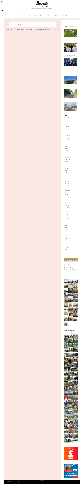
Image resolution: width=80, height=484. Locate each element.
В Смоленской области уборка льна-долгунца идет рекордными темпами (70, 27)
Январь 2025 (67, 159)
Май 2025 (66, 150)
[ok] (2, 6)
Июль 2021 (67, 251)
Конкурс (19, 15)
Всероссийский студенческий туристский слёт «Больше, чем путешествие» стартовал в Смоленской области (69, 56)
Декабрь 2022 (67, 214)
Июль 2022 (67, 225)
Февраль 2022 (67, 236)
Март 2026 (67, 128)
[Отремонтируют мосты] (70, 80)
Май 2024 (66, 177)
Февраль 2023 (67, 209)
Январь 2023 (67, 212)
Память (47, 15)
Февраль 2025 (67, 157)
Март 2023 (67, 207)
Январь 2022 (67, 238)
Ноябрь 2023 (67, 190)
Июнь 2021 (67, 253)
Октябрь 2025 (67, 139)
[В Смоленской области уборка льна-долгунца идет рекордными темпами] (70, 33)
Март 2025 (67, 155)
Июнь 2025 (67, 148)
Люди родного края (27, 15)
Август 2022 (67, 223)
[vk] (2, 10)
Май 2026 (66, 124)
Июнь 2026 (67, 122)
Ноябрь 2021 (67, 242)
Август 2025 (67, 144)
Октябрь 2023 (67, 192)
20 (70, 267)
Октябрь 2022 (67, 218)
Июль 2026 (67, 119)
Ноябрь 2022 (67, 216)
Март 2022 (67, 234)
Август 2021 (67, 249)
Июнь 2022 (67, 227)
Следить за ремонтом (68, 87)
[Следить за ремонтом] (70, 93)
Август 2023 (67, 196)
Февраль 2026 (67, 130)
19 (68, 267)
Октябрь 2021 (67, 245)
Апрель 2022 (67, 231)
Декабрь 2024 (67, 161)
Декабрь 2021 (67, 240)
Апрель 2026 (67, 126)
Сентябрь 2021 (67, 247)
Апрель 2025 (67, 152)
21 (72, 267)
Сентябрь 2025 (67, 141)
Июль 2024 (67, 172)
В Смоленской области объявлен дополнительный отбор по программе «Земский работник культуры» (70, 41)
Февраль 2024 (67, 183)
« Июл (65, 272)
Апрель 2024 (67, 179)
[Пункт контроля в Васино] (70, 106)
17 (64, 267)
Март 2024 (67, 181)
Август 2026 (67, 117)
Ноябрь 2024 (67, 163)
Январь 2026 (67, 133)
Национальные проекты (39, 15)
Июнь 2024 (67, 174)
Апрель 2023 (67, 205)
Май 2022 (66, 229)
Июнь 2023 (67, 201)
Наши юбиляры (54, 15)
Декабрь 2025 (67, 135)
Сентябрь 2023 (67, 194)
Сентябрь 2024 (67, 168)
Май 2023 (66, 203)
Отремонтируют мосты (68, 74)
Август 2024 (67, 170)
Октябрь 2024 (67, 166)
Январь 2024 (67, 185)
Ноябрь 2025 (67, 137)
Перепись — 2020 (63, 15)
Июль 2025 (67, 146)
